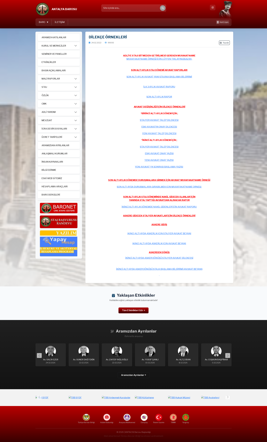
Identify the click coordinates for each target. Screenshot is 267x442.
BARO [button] (42, 22)
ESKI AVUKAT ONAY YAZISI (159, 153)
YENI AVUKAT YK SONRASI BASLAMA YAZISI (159, 166)
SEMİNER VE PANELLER (54, 54)
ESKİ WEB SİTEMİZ (52, 178)
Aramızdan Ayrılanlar (132, 375)
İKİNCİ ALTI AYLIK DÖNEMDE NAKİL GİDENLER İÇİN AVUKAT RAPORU (159, 207)
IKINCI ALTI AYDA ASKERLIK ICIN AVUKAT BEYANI (159, 243)
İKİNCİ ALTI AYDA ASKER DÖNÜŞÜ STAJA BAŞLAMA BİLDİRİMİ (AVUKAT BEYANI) (159, 269)
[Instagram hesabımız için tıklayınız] (212, 7)
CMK (44, 103)
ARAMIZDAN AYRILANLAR (55, 145)
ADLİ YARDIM (49, 112)
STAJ (44, 87)
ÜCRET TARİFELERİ (52, 137)
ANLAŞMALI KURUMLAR (54, 153)
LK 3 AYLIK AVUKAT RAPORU (159, 86)
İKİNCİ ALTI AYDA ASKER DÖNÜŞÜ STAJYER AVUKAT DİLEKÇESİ (159, 258)
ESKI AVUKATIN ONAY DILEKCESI (159, 126)
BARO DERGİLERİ (51, 194)
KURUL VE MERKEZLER (54, 45)
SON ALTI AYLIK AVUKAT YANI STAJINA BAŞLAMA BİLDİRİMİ (159, 76)
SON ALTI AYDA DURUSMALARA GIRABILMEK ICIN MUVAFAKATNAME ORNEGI (159, 186)
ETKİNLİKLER (49, 62)
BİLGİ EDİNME (49, 170)
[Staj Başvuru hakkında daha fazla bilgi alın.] (58, 221)
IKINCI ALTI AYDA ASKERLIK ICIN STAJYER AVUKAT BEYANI (159, 233)
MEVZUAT (47, 120)
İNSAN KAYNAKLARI (52, 161)
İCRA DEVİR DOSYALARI (54, 128)
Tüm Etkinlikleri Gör (133, 310)
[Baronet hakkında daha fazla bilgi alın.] (58, 208)
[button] (227, 355)
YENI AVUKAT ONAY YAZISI (159, 160)
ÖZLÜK (45, 95)
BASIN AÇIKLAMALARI (54, 70)
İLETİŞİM (60, 22)
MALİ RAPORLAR (51, 78)
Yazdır (226, 43)
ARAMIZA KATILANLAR (54, 37)
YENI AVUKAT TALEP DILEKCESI (159, 133)
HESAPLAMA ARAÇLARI (55, 186)
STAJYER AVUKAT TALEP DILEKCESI (159, 120)
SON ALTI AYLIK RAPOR (159, 96)
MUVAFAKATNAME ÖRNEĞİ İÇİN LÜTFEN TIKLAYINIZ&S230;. (159, 59)
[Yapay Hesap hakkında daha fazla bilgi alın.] (58, 243)
